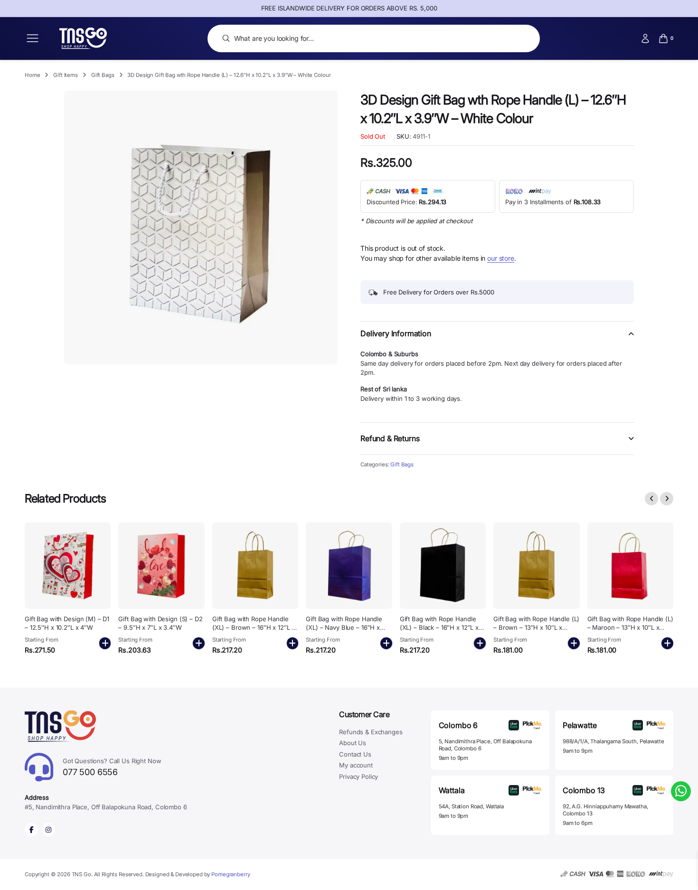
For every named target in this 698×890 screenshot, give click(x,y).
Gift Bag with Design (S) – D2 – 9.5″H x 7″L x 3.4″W (160, 623)
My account (356, 765)
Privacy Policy (358, 776)
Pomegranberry (230, 874)
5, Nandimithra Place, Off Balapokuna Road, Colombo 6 (485, 745)
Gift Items (65, 75)
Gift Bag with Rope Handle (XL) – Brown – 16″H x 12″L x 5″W (253, 627)
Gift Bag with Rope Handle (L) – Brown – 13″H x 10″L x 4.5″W (536, 627)
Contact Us (355, 754)
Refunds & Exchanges (370, 732)
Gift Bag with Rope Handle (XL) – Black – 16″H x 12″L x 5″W (439, 627)
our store (500, 258)
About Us (352, 743)
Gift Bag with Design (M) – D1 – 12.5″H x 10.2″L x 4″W (67, 623)
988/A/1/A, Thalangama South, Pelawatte (613, 741)
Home (32, 75)
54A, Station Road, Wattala (471, 806)
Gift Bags (102, 75)
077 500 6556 (112, 767)
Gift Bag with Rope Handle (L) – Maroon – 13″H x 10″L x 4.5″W (630, 627)
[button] (497, 339)
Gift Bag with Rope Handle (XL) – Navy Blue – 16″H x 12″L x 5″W (344, 627)
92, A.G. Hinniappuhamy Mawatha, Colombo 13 (605, 810)
